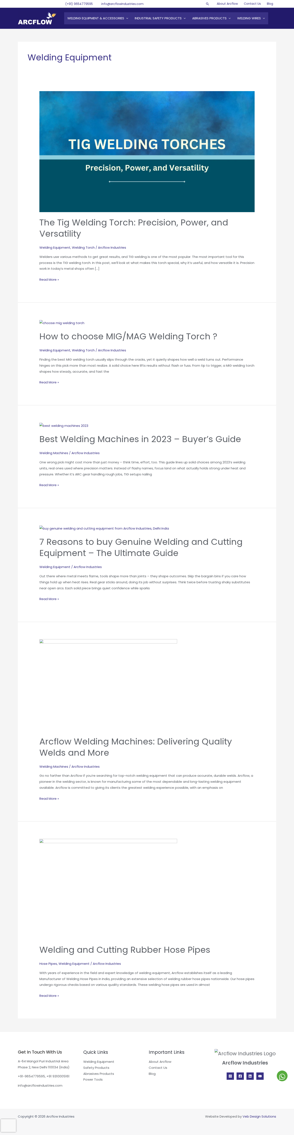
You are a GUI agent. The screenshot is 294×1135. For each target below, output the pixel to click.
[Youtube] (260, 1076)
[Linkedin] (250, 1076)
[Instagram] (230, 1076)
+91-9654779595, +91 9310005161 (44, 1076)
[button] (207, 4)
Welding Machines (53, 453)
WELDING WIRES (249, 18)
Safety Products (96, 1067)
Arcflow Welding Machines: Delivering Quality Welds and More (135, 747)
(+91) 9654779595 (79, 4)
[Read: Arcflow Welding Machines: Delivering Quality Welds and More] (108, 685)
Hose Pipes (48, 963)
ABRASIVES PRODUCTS (209, 18)
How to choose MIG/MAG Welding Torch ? (128, 336)
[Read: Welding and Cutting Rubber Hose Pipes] (108, 889)
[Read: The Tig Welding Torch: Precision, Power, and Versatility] (147, 151)
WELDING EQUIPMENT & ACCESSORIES (95, 18)
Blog (270, 4)
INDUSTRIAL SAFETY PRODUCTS (158, 18)
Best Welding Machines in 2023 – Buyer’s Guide (140, 439)
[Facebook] (240, 1076)
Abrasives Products (98, 1073)
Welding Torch (83, 247)
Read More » (49, 279)
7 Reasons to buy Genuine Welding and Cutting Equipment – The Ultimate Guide (141, 547)
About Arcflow (227, 4)
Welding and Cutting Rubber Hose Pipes (124, 950)
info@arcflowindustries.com (122, 4)
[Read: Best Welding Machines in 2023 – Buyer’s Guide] (63, 425)
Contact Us (252, 4)
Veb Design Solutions (259, 1116)
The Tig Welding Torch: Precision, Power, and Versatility (133, 228)
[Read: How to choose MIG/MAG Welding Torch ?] (61, 322)
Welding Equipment (54, 247)
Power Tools (93, 1079)
